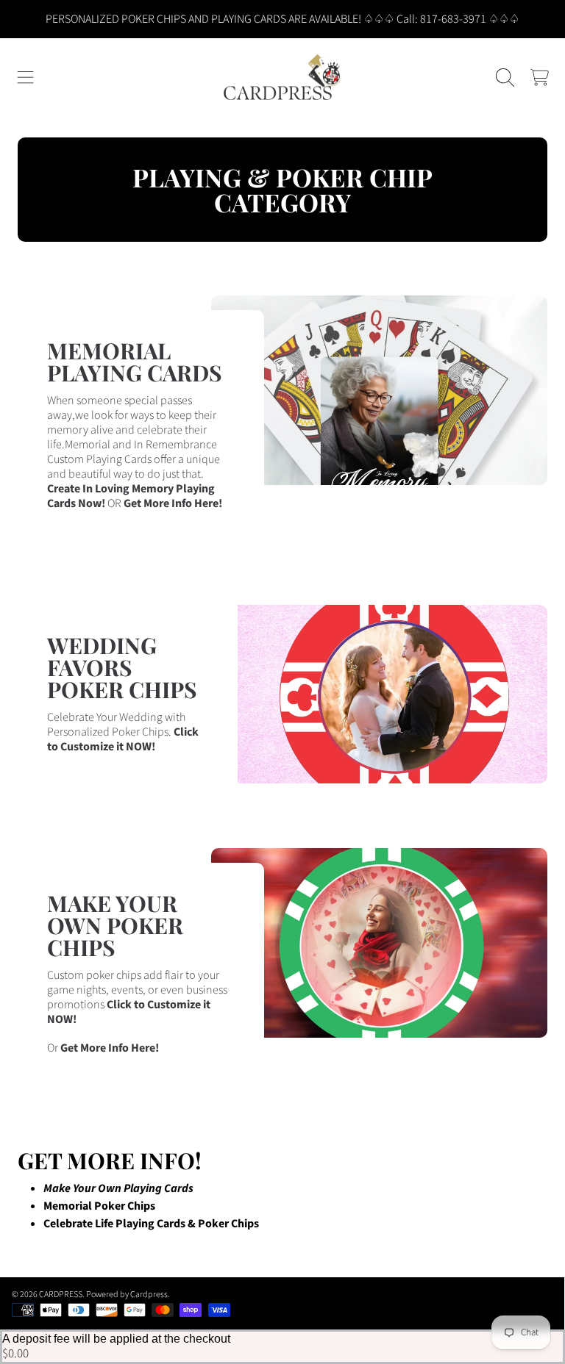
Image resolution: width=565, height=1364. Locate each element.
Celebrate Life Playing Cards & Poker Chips (151, 1224)
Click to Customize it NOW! (123, 739)
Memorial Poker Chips (99, 1206)
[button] (26, 77)
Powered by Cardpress (127, 1294)
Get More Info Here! (173, 503)
